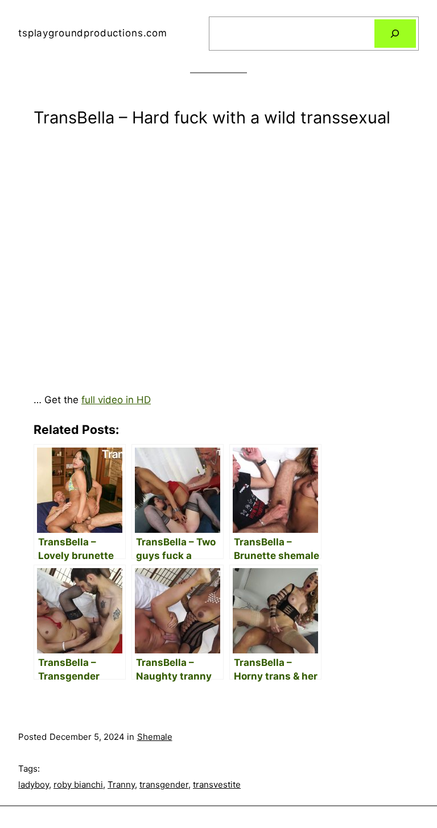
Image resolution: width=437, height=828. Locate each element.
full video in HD (116, 399)
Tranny (121, 784)
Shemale (154, 736)
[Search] (395, 33)
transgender (163, 784)
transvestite (217, 784)
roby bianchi (78, 784)
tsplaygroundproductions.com (92, 33)
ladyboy (33, 784)
